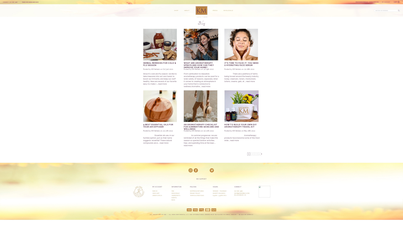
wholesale (228, 10)
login (370, 2)
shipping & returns (197, 191)
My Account (386, 2)
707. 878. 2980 (238, 191)
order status (157, 195)
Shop (176, 10)
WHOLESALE (176, 193)
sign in (154, 191)
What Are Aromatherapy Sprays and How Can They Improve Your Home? (199, 65)
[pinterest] (206, 170)
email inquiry (231, 214)
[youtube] (212, 170)
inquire (376, 2)
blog (173, 200)
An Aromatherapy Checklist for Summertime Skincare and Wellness (201, 126)
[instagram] (190, 170)
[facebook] (196, 170)
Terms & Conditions (197, 195)
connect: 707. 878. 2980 (10, 2)
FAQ (173, 191)
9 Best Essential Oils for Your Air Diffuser (158, 125)
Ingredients (176, 195)
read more (162, 84)
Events (174, 197)
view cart (155, 193)
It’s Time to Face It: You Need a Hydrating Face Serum (241, 64)
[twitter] (201, 170)
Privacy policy (195, 193)
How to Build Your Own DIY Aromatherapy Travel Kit (240, 125)
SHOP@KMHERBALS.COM (242, 193)
